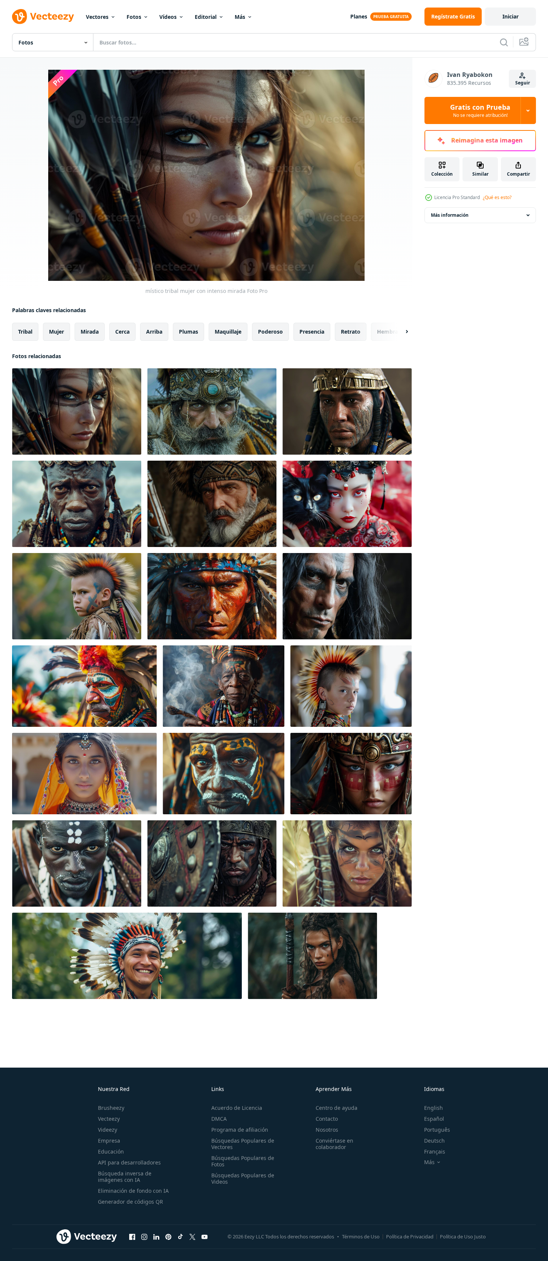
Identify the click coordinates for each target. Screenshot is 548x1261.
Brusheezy (111, 1107)
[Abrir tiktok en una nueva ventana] (180, 1236)
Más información (450, 215)
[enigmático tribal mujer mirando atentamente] (347, 863)
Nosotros (327, 1129)
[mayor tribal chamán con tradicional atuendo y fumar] (223, 686)
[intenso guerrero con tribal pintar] (347, 596)
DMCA (219, 1118)
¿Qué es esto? (497, 197)
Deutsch (434, 1140)
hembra (387, 331)
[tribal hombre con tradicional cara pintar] (76, 863)
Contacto (327, 1118)
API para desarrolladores (129, 1162)
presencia (311, 331)
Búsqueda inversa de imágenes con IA (124, 1176)
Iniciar (510, 16)
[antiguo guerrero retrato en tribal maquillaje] (347, 411)
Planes (358, 16)
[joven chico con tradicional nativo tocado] (351, 686)
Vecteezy (109, 1118)
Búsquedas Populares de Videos (242, 1178)
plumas (188, 331)
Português (437, 1129)
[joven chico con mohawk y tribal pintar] (76, 596)
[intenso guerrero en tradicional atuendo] (211, 504)
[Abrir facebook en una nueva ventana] (132, 1236)
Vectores (97, 16)
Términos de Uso (361, 1236)
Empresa (109, 1140)
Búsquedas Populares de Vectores (242, 1144)
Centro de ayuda (336, 1107)
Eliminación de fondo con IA (133, 1190)
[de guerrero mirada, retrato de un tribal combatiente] (211, 863)
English (433, 1107)
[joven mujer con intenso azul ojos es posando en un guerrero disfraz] (351, 773)
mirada (90, 331)
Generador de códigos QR (130, 1201)
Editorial (206, 16)
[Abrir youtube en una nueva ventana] (204, 1236)
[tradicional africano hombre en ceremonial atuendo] (76, 504)
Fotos (134, 16)
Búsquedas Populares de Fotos (242, 1161)
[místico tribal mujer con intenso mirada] (76, 411)
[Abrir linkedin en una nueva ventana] (156, 1236)
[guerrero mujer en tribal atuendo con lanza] (312, 956)
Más (240, 16)
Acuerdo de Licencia (236, 1107)
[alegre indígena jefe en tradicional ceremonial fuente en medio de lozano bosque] (127, 956)
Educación (111, 1151)
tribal (25, 331)
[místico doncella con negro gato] (347, 504)
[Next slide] (400, 332)
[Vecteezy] (43, 16)
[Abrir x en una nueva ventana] (192, 1236)
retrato (350, 331)
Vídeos (168, 16)
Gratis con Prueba (480, 110)
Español (434, 1118)
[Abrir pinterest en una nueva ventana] (168, 1236)
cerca (122, 331)
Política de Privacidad (410, 1236)
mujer (56, 331)
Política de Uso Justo (463, 1236)
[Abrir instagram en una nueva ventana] (144, 1236)
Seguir (522, 83)
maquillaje (228, 331)
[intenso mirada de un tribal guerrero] (211, 411)
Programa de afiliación (239, 1129)
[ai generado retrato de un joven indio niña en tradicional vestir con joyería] (84, 773)
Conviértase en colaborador (334, 1144)
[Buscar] (503, 42)
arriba (154, 331)
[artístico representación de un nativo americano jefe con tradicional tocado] (211, 596)
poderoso (270, 331)
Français (434, 1151)
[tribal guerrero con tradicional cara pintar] (223, 773)
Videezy (107, 1129)
